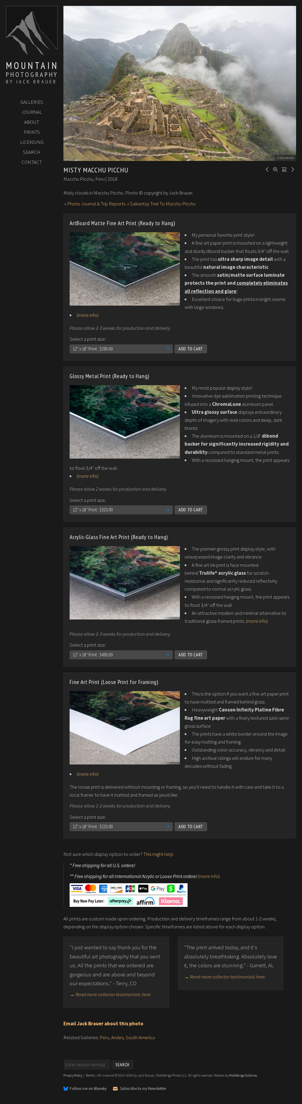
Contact (32, 162)
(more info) (88, 315)
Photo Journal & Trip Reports (96, 203)
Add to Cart (190, 349)
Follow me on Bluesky (88, 1088)
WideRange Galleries (243, 1075)
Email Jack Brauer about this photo (103, 1023)
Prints (32, 132)
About (31, 122)
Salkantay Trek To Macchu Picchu (163, 203)
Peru (104, 1037)
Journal (32, 112)
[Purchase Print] (283, 169)
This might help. (158, 854)
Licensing (32, 142)
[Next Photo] (291, 169)
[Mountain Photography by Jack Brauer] (32, 53)
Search (31, 152)
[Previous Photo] (266, 169)
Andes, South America (133, 1037)
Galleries (31, 102)
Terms (90, 1075)
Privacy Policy (72, 1075)
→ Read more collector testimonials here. (111, 994)
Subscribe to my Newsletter (143, 1088)
